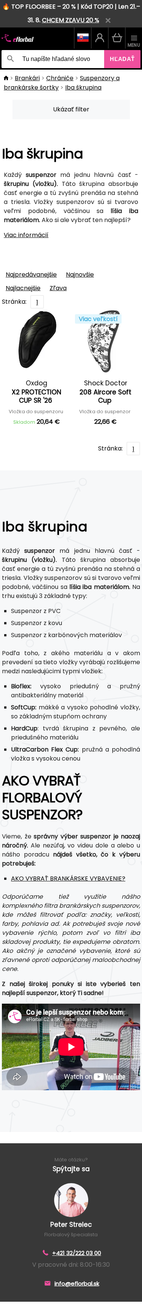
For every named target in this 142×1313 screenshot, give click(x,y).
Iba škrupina (83, 87)
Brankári (27, 78)
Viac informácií (26, 235)
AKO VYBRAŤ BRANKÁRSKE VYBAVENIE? (68, 878)
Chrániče (59, 78)
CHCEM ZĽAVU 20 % (70, 20)
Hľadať (122, 59)
